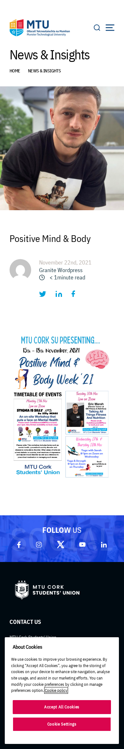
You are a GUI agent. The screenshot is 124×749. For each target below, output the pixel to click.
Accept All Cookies (61, 707)
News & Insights (44, 71)
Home (15, 71)
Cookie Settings (62, 724)
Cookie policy (56, 690)
